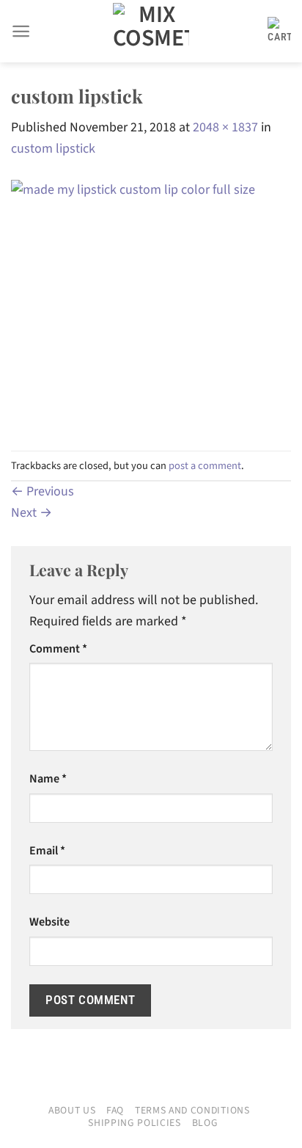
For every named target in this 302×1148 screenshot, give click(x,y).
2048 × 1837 (225, 127)
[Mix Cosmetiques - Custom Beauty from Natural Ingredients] (151, 31)
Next (31, 513)
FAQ (115, 1110)
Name (48, 778)
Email (47, 850)
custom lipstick (53, 148)
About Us (72, 1110)
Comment (58, 648)
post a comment (205, 465)
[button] (21, 31)
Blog (205, 1123)
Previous (42, 491)
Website (49, 921)
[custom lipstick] (151, 305)
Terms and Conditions (192, 1110)
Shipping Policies (134, 1123)
